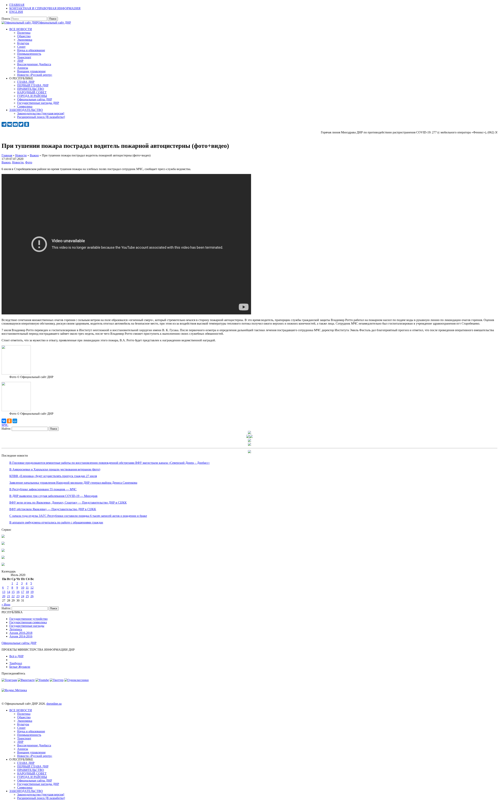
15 (13, 592)
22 (13, 596)
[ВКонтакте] (4, 421)
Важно (6, 162)
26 (32, 596)
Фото (28, 162)
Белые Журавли (19, 666)
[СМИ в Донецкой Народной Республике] (3, 543)
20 (3, 596)
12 (32, 587)
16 (17, 592)
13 (3, 592)
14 (8, 592)
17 (22, 592)
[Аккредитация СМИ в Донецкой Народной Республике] (3, 536)
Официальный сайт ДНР (54, 22)
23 (17, 596)
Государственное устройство (28, 618)
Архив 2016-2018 (20, 632)
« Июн (6, 604)
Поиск (6, 18)
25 (27, 596)
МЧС (5, 425)
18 (27, 592)
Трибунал (15, 663)
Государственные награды (26, 625)
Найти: (6, 428)
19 (32, 592)
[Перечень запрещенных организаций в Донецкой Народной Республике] (3, 550)
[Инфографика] (3, 564)
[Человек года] (251, 436)
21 (8, 596)
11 (27, 587)
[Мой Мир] (14, 421)
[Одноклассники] (9, 421)
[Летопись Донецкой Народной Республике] (3, 557)
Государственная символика (28, 622)
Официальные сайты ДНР (19, 643)
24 (22, 596)
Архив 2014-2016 (20, 636)
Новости (18, 162)
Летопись (15, 629)
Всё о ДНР (16, 656)
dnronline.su (54, 703)
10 (22, 587)
